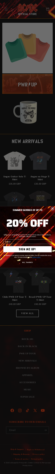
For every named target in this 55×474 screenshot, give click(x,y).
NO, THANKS (27, 262)
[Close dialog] (52, 208)
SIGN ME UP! (27, 249)
